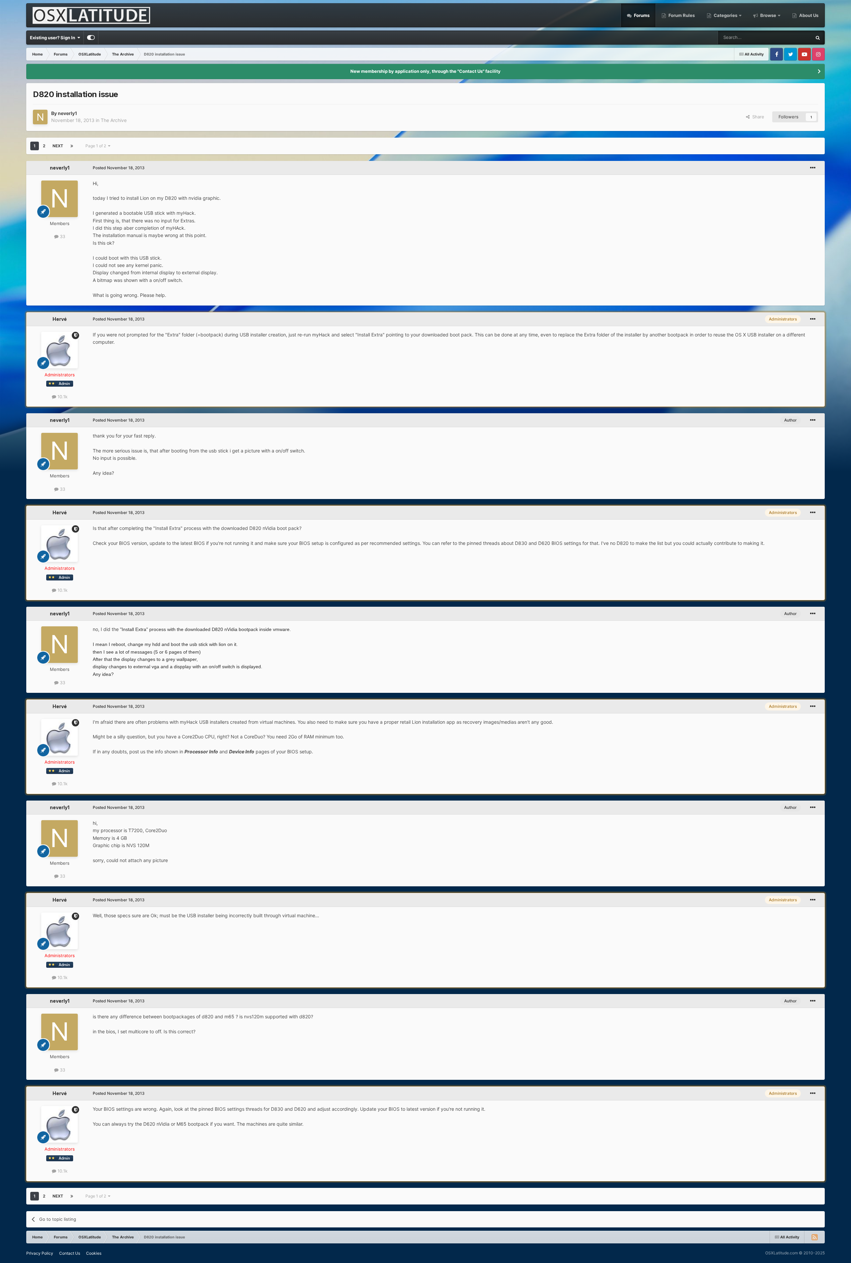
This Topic (792, 37)
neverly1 (67, 113)
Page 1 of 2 (96, 145)
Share (757, 116)
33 (62, 236)
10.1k (61, 396)
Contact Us (69, 1253)
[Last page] (71, 146)
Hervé (60, 319)
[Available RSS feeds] (814, 1237)
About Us (808, 15)
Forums (641, 15)
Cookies (93, 1253)
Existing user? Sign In (53, 37)
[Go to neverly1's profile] (40, 117)
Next (58, 145)
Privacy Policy (39, 1253)
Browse (768, 15)
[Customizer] (91, 37)
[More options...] (812, 168)
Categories (725, 15)
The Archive (114, 120)
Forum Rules (681, 15)
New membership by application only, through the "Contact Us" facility (425, 71)
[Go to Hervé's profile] (59, 350)
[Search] (817, 37)
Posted (119, 167)
